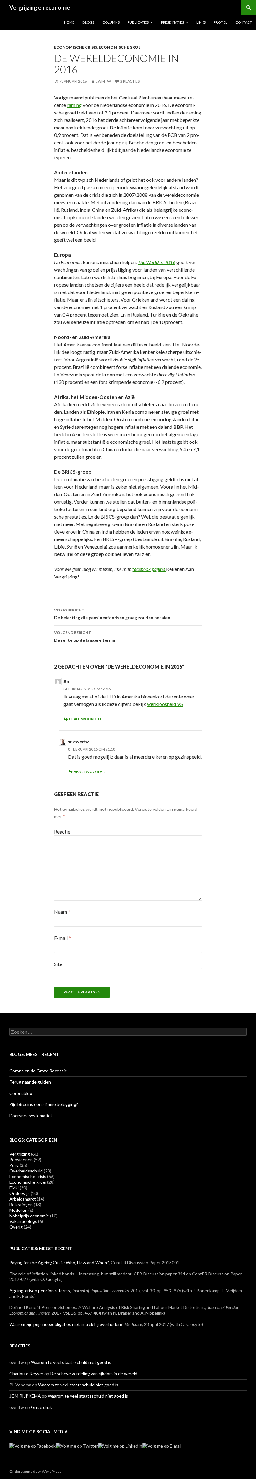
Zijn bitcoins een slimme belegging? (43, 1104)
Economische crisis (75, 47)
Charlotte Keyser (26, 1373)
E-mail (62, 938)
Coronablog (20, 1093)
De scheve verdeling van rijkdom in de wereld (93, 1373)
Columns (111, 22)
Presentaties (172, 22)
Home (69, 22)
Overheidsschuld (26, 1170)
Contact (243, 22)
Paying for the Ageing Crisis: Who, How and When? (59, 1262)
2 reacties (130, 81)
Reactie (62, 831)
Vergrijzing (19, 1154)
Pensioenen (21, 1159)
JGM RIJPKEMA (25, 1396)
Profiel (220, 22)
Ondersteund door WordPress (35, 1471)
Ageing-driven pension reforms (39, 1290)
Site (58, 964)
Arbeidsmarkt (22, 1198)
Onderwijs (19, 1193)
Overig (16, 1227)
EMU (14, 1187)
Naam (62, 912)
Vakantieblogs (23, 1221)
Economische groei (120, 47)
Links (201, 22)
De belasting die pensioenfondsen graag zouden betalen (112, 614)
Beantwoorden (85, 719)
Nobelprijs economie (29, 1215)
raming (74, 105)
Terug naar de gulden (30, 1082)
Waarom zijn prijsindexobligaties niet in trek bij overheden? (66, 1324)
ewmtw (103, 81)
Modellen (18, 1210)
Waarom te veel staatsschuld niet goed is (71, 1362)
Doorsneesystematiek (31, 1115)
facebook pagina (149, 569)
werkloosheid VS (165, 704)
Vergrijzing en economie (39, 7)
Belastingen (21, 1204)
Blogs (88, 22)
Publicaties (138, 22)
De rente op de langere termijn (86, 636)
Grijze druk (41, 1407)
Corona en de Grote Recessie (38, 1070)
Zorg (14, 1165)
